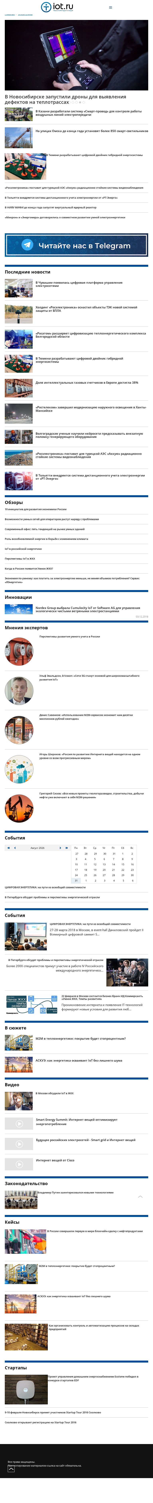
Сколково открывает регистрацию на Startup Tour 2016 (40, 1449)
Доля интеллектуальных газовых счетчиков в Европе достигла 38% (87, 409)
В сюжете (15, 1055)
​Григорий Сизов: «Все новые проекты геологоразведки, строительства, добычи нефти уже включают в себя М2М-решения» (91, 822)
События (15, 865)
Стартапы (16, 1395)
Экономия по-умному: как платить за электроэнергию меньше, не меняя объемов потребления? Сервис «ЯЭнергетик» (72, 607)
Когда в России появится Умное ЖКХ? (29, 595)
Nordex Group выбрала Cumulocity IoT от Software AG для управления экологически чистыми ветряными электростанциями (88, 636)
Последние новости (27, 299)
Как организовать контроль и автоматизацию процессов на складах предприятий (94, 1354)
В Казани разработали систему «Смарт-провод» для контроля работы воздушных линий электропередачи (89, 140)
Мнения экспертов (26, 654)
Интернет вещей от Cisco (55, 1187)
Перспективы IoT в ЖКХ (20, 585)
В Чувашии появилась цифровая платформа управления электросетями (79, 311)
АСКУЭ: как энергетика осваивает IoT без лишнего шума (79, 1087)
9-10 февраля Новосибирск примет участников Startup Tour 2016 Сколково (53, 1439)
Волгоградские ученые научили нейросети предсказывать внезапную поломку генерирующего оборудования (89, 462)
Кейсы (12, 1249)
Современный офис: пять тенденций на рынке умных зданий (45, 556)
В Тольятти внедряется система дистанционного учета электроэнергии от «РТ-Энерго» (61, 224)
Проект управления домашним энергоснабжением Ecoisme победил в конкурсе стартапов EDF (93, 1405)
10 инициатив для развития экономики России (36, 536)
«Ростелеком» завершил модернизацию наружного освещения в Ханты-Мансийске (91, 436)
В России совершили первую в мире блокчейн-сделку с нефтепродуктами (95, 1258)
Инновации (18, 624)
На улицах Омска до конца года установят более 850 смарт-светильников (92, 158)
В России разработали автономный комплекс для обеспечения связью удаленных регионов (65, 126)
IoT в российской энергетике (23, 575)
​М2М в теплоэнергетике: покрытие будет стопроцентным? (81, 1065)
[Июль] (15, 875)
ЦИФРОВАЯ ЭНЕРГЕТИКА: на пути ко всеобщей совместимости (45, 914)
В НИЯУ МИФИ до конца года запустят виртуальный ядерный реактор (50, 234)
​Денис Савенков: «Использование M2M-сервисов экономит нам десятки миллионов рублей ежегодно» (86, 744)
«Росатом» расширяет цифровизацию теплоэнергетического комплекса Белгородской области (91, 362)
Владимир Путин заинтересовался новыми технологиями (75, 1219)
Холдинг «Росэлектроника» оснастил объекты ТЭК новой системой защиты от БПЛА (86, 336)
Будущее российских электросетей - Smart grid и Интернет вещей (85, 1167)
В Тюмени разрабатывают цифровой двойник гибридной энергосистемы (94, 182)
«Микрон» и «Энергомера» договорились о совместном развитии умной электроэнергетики (65, 244)
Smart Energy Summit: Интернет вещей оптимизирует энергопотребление (77, 1149)
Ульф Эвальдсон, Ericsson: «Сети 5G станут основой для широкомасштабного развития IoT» (89, 704)
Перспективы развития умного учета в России (69, 663)
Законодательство (26, 1210)
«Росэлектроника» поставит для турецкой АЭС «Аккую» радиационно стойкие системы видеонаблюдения (74, 215)
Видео (12, 1112)
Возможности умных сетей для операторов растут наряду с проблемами (52, 546)
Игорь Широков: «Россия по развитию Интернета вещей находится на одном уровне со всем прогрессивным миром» (89, 783)
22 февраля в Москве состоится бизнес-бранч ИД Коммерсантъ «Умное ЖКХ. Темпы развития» (102, 1024)
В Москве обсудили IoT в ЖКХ (55, 1120)
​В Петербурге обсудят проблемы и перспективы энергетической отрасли (52, 924)
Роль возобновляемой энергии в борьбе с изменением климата (46, 566)
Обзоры (14, 529)
